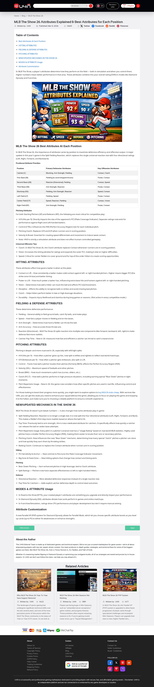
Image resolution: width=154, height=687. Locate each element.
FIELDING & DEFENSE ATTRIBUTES (33, 49)
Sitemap (68, 656)
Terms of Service (33, 648)
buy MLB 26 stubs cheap (108, 392)
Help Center (32, 662)
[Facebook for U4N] (110, 662)
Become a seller (112, 6)
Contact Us (112, 645)
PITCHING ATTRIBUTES (28, 54)
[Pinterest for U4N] (116, 669)
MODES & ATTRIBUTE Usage (31, 62)
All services (75, 6)
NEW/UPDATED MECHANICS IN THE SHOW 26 (38, 58)
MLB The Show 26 (35, 16)
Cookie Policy (32, 656)
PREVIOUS (24, 528)
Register (131, 6)
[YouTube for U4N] (122, 662)
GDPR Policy (32, 659)
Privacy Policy (32, 653)
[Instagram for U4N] (110, 669)
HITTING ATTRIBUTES (28, 45)
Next (132, 528)
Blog (23, 16)
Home (16, 16)
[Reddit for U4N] (128, 662)
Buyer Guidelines (115, 651)
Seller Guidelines (114, 648)
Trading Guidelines (34, 664)
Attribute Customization (29, 66)
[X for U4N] (116, 662)
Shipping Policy (33, 667)
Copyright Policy (33, 651)
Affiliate (68, 648)
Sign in (124, 6)
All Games (69, 645)
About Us (31, 645)
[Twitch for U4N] (122, 669)
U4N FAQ (69, 653)
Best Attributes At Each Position (32, 41)
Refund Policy (32, 670)
